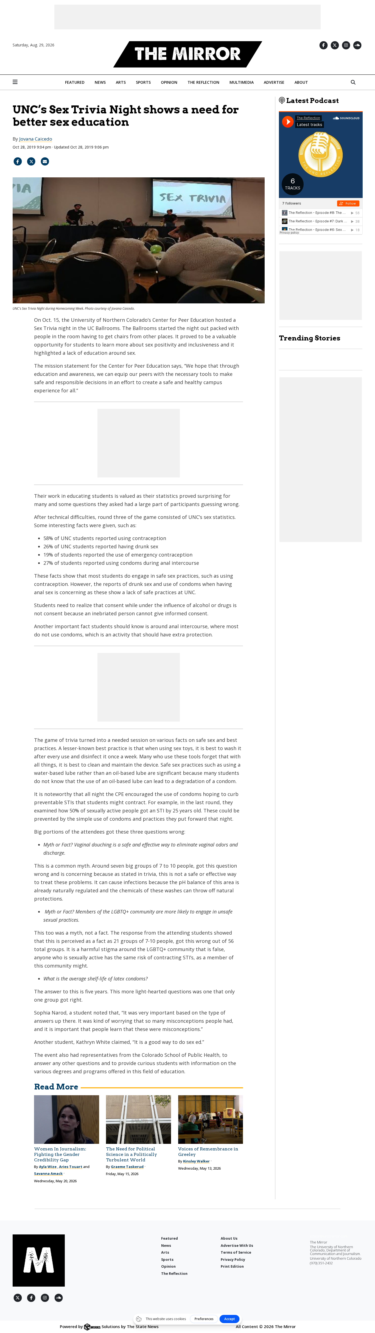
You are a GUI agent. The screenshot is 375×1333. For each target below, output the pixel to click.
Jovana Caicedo (35, 139)
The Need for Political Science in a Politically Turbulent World (131, 1154)
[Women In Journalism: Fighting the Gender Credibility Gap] (66, 1119)
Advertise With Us (237, 1245)
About (301, 82)
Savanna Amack (48, 1173)
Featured (75, 82)
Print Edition (232, 1266)
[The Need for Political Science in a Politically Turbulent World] (138, 1119)
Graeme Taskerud (127, 1166)
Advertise (274, 82)
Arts (121, 82)
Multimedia (242, 82)
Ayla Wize (48, 1166)
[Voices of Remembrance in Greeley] (210, 1119)
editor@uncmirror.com (329, 1236)
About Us (229, 1238)
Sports (143, 82)
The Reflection (203, 82)
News (100, 82)
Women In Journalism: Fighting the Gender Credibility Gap (60, 1154)
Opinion (169, 82)
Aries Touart (70, 1166)
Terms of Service (236, 1252)
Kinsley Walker (196, 1161)
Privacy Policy (233, 1259)
